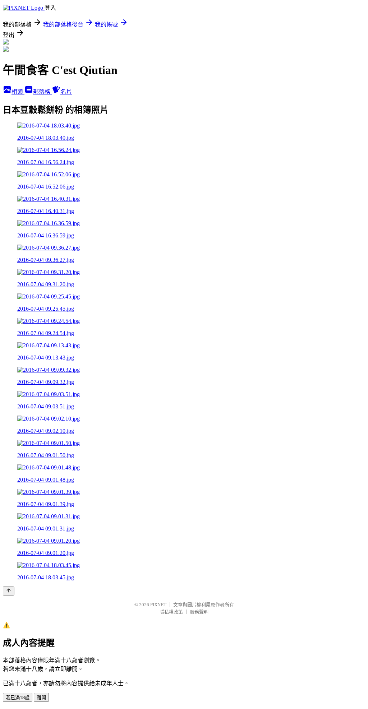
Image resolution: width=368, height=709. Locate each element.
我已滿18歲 (17, 697)
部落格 (42, 92)
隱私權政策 (171, 612)
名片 (66, 92)
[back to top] (8, 591)
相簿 (18, 92)
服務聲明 (199, 612)
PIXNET (158, 604)
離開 (41, 697)
